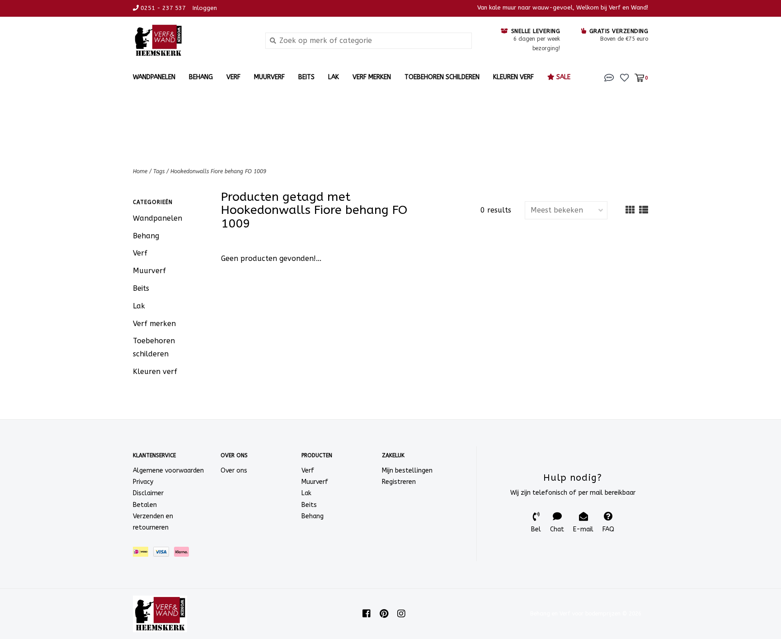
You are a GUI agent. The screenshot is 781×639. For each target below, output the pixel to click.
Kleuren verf (513, 77)
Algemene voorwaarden (168, 470)
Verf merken (372, 77)
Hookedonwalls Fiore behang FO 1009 (218, 171)
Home (140, 171)
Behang (201, 77)
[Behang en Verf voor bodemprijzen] (192, 40)
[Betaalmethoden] (143, 554)
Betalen (145, 505)
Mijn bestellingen (407, 470)
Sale (562, 77)
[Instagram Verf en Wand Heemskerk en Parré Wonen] (401, 613)
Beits (306, 77)
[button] (609, 77)
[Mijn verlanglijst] (624, 77)
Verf (233, 77)
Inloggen (205, 8)
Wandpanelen (154, 77)
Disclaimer (148, 493)
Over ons (234, 470)
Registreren (399, 482)
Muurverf (269, 77)
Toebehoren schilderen (442, 77)
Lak (333, 77)
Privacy (143, 482)
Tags (159, 171)
